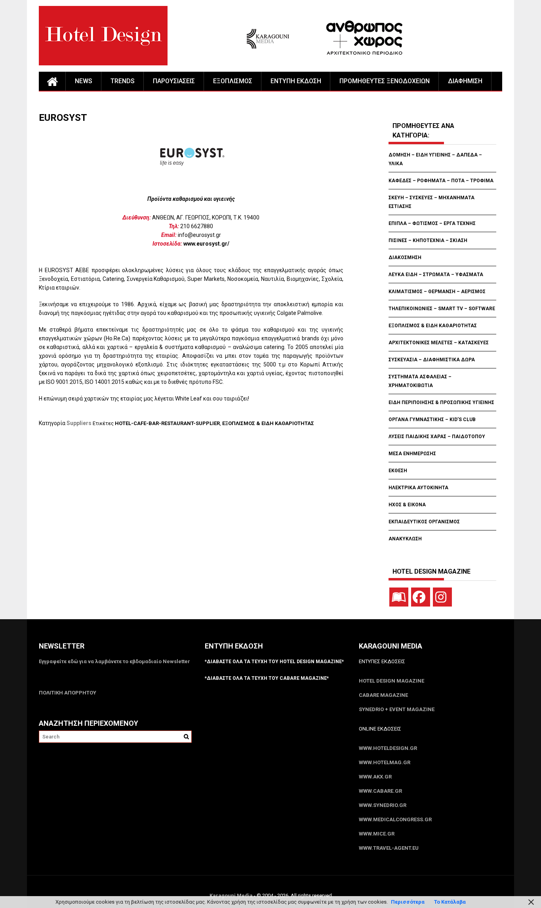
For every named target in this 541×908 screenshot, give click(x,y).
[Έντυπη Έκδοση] (398, 597)
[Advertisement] (183, 467)
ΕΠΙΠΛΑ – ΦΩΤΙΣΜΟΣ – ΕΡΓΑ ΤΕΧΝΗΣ (432, 223)
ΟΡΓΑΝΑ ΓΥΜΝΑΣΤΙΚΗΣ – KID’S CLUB (432, 419)
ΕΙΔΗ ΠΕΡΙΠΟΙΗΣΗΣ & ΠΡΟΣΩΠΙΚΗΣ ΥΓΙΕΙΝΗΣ (441, 402)
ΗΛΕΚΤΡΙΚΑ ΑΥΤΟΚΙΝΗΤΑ (418, 487)
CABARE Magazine (383, 695)
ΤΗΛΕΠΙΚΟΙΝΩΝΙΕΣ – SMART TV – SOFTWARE (442, 308)
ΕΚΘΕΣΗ (398, 470)
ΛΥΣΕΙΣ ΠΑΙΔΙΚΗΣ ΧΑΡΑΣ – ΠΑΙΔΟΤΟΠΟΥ (437, 436)
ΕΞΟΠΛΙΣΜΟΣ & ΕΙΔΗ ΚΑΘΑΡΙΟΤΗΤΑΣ (268, 423)
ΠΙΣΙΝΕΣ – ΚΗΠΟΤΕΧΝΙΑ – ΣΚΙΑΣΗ (428, 240)
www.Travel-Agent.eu (389, 848)
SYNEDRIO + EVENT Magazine (396, 709)
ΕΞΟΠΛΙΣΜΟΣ (232, 81)
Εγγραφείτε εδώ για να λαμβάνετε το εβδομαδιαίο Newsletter (114, 661)
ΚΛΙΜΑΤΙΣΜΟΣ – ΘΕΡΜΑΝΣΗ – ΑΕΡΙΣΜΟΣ (437, 291)
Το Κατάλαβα (450, 902)
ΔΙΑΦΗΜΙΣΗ (465, 81)
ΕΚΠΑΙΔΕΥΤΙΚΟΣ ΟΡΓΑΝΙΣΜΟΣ (424, 522)
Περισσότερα (408, 902)
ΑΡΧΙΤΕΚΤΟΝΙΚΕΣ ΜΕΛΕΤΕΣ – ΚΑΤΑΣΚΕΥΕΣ (439, 342)
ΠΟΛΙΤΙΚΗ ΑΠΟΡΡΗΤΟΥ (67, 693)
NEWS (83, 81)
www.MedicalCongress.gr (395, 819)
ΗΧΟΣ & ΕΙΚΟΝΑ (407, 504)
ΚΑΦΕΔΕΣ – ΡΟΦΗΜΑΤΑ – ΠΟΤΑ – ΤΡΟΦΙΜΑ (441, 180)
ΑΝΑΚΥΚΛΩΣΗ (405, 539)
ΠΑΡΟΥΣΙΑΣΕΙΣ (174, 81)
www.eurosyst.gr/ (206, 243)
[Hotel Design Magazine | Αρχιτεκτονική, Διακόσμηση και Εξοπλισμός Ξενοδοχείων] (52, 81)
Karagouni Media (232, 895)
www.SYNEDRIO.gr (382, 805)
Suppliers (79, 423)
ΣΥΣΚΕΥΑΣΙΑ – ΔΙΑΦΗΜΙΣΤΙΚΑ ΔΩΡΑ (432, 359)
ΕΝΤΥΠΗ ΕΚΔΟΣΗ (295, 81)
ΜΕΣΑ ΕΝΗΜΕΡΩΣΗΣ (412, 453)
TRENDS (122, 81)
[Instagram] (442, 597)
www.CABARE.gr (380, 791)
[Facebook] (420, 597)
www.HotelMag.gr (384, 762)
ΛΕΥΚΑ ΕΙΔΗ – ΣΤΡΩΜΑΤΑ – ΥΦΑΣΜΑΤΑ (436, 274)
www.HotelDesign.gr (388, 748)
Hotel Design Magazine (391, 681)
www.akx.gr (375, 777)
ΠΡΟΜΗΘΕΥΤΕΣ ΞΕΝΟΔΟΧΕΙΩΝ (384, 81)
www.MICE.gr (376, 834)
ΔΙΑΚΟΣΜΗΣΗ (405, 257)
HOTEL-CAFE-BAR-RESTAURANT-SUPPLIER (167, 423)
